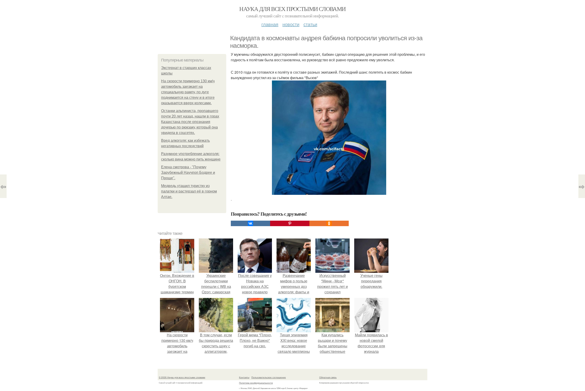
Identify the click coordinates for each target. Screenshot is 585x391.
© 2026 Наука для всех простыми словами (182, 377)
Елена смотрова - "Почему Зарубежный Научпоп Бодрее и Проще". (188, 172)
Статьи (310, 24)
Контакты (244, 377)
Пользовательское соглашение (268, 377)
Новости (290, 24)
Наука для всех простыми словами (292, 9)
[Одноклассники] (329, 223)
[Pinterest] (289, 223)
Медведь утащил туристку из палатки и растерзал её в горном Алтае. (189, 191)
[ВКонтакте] (250, 223)
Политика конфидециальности (256, 382)
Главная (269, 24)
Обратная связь (328, 377)
